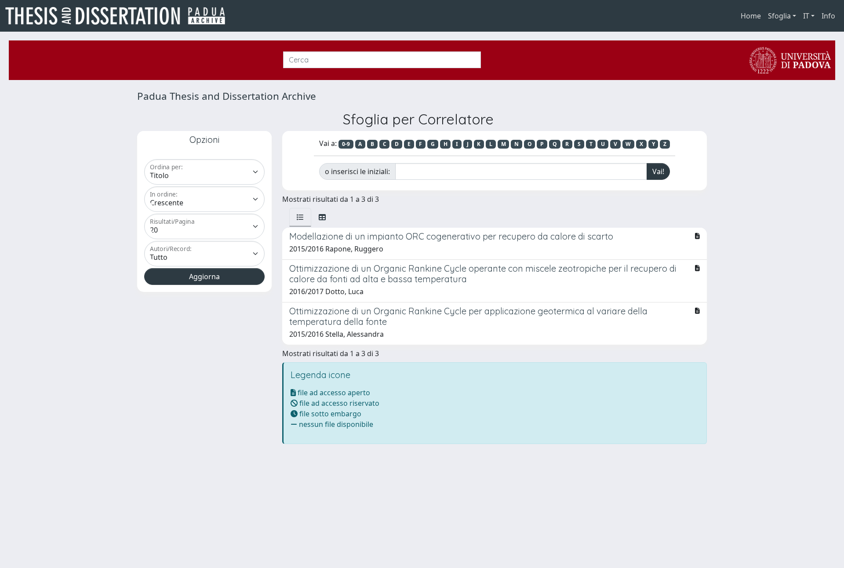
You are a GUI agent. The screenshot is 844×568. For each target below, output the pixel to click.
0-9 (346, 144)
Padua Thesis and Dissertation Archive (226, 96)
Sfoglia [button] (779, 16)
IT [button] (806, 16)
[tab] (300, 217)
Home (751, 16)
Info (828, 16)
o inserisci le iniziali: (357, 171)
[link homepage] (118, 15)
